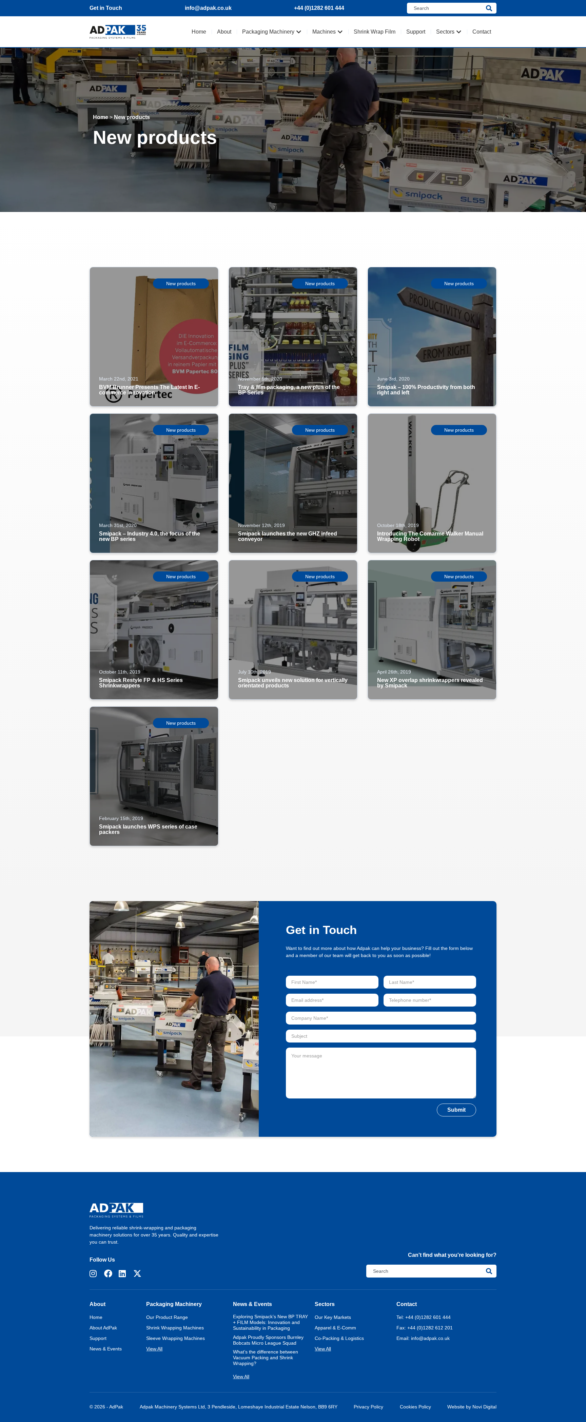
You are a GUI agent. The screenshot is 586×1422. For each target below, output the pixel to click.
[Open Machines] (340, 32)
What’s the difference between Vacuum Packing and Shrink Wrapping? (265, 1357)
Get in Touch (106, 8)
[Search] (491, 8)
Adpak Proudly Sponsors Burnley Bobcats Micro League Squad (268, 1340)
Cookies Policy (415, 1406)
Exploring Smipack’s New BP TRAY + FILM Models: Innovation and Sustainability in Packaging (270, 1322)
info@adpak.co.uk (208, 8)
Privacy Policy (368, 1406)
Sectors (325, 1304)
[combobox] (446, 8)
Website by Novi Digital (471, 1406)
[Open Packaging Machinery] (298, 32)
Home (100, 117)
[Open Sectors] (459, 32)
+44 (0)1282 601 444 (319, 8)
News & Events (252, 1304)
